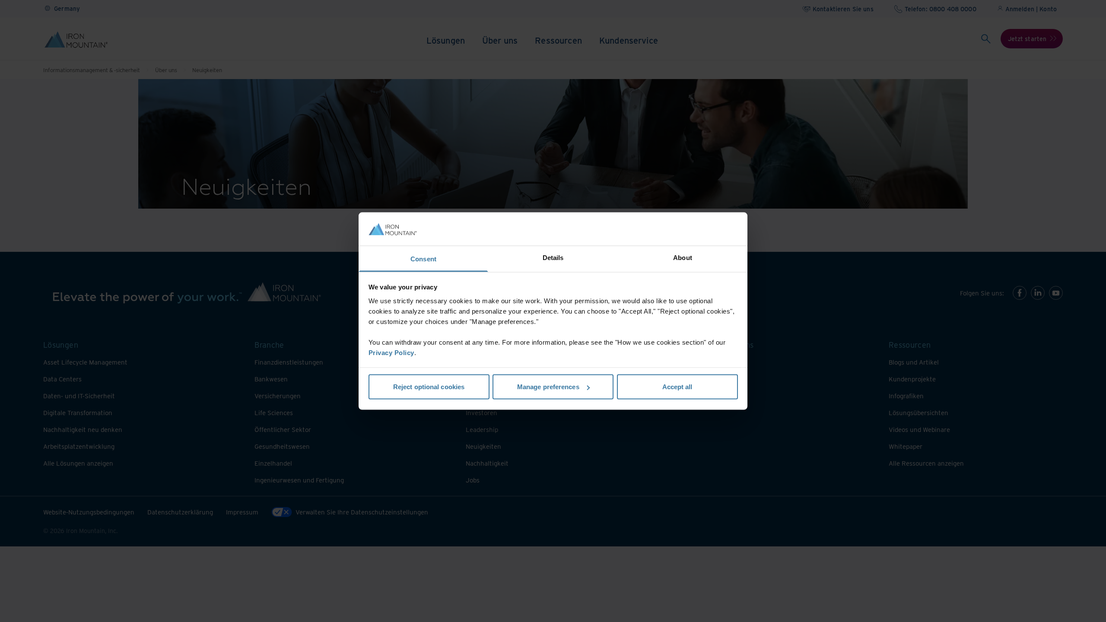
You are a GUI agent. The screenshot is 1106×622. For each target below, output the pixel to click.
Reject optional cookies (428, 386)
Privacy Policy (391, 352)
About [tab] (682, 257)
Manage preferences (548, 386)
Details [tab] (553, 257)
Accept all (677, 386)
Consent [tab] (423, 258)
